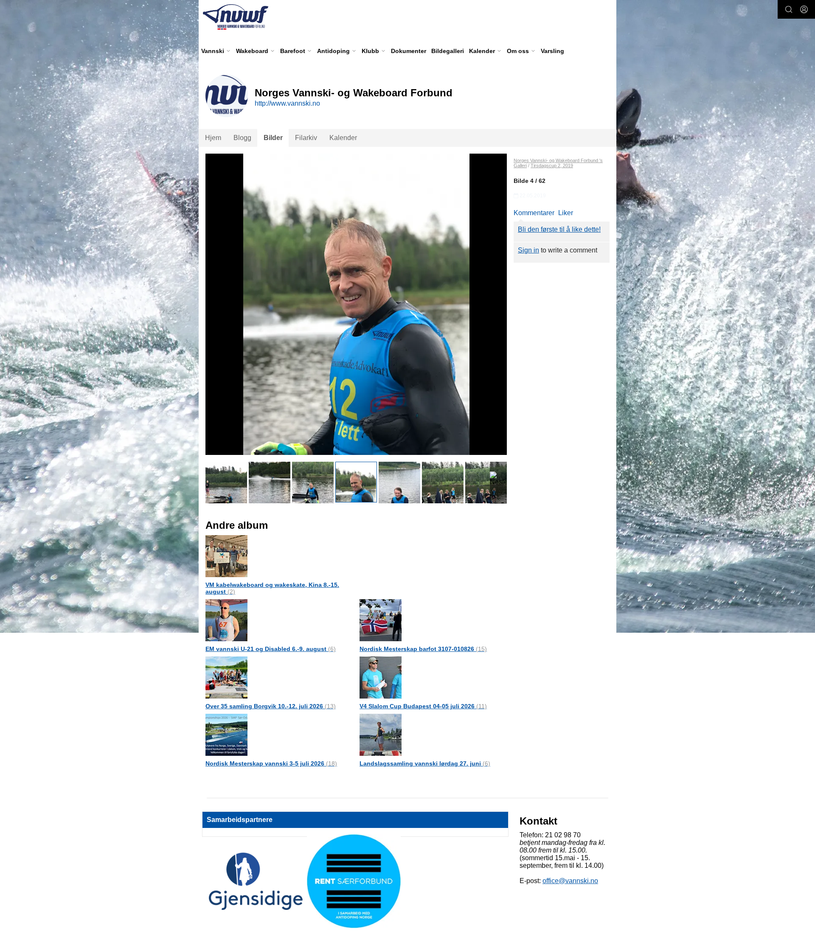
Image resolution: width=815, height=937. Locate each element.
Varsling (552, 51)
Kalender (343, 137)
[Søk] (788, 9)
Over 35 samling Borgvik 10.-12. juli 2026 (270, 706)
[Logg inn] (804, 9)
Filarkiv (306, 137)
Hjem (213, 137)
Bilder (273, 137)
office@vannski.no (570, 880)
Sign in (528, 250)
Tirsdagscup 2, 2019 (552, 165)
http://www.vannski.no (287, 103)
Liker (565, 212)
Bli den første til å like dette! (559, 229)
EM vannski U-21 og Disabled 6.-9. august (270, 648)
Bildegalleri (447, 51)
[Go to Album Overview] (226, 555)
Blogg (242, 137)
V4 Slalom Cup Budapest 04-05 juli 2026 (423, 706)
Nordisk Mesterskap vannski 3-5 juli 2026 (271, 763)
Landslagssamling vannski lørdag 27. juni (425, 763)
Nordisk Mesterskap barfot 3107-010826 (423, 648)
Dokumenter (408, 51)
